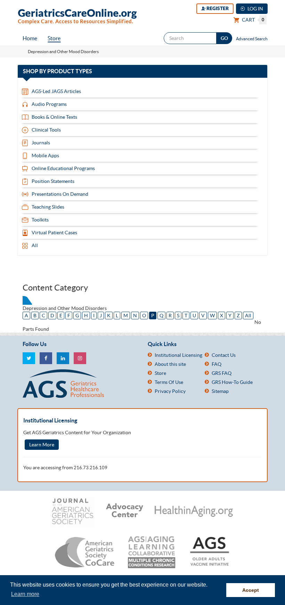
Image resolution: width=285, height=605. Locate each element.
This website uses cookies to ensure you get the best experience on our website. (108, 585)
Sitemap (220, 391)
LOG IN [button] (254, 8)
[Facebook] (46, 358)
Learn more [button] (25, 594)
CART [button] (252, 20)
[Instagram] (80, 358)
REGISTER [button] (217, 8)
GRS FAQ (221, 373)
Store (54, 38)
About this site (170, 364)
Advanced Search (252, 38)
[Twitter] (29, 358)
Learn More (41, 444)
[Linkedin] (63, 358)
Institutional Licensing (178, 355)
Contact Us (224, 355)
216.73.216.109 (90, 467)
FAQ (216, 364)
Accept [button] (250, 590)
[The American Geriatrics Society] (80, 383)
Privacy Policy (170, 391)
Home (30, 38)
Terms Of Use (169, 382)
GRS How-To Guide (232, 382)
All (248, 315)
